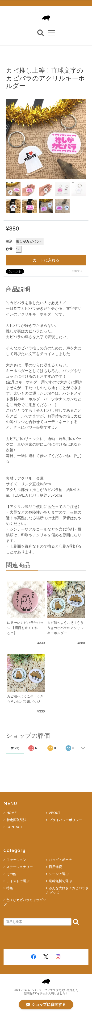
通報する (77, 270)
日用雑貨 (55, 867)
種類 (9, 241)
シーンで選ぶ (59, 874)
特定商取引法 (16, 820)
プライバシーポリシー (65, 820)
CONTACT (14, 827)
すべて (15, 748)
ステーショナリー (19, 867)
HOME (12, 813)
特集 (9, 888)
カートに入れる (46, 260)
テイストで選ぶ (17, 881)
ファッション (16, 860)
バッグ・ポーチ (60, 860)
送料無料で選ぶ (60, 881)
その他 (11, 874)
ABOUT (54, 813)
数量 (9, 249)
